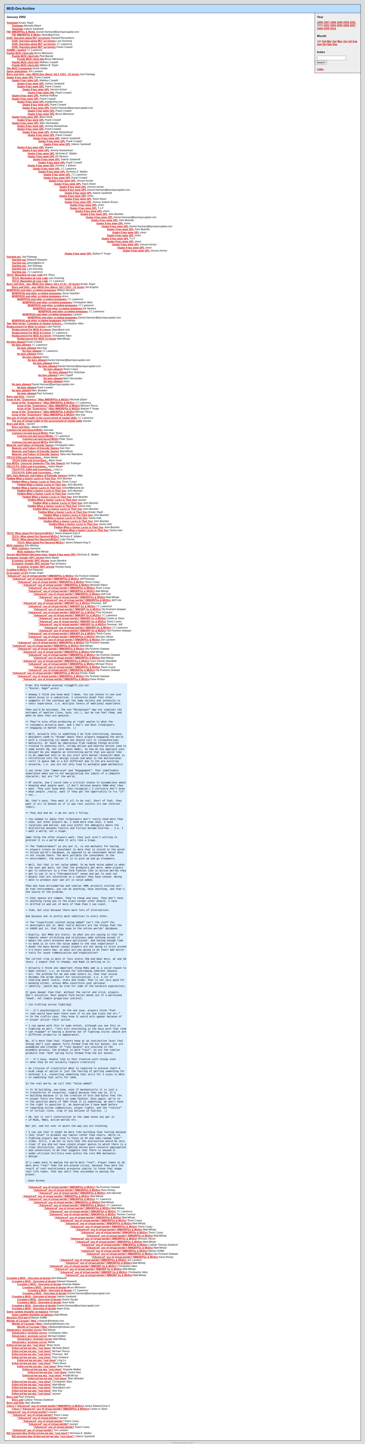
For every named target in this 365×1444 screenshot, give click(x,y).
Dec (335, 44)
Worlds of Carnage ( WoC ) (22, 1320)
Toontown (12, 22)
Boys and (12, 1396)
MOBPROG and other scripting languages (31, 290)
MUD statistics (15, 545)
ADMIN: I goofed (16, 50)
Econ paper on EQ (17, 573)
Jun (345, 41)
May (339, 41)
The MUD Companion (19, 68)
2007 (353, 25)
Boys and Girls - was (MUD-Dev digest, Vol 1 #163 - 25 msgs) (43, 74)
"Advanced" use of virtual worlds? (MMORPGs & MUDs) (40, 575)
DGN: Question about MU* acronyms (28, 38)
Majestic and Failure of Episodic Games (30, 445)
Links (320, 69)
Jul (350, 41)
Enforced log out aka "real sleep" (26, 1345)
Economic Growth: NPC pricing (25, 557)
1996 (320, 22)
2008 (320, 28)
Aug (354, 41)
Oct (324, 44)
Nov (329, 44)
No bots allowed (16, 341)
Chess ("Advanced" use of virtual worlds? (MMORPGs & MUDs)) (45, 1406)
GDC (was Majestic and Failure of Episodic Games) (37, 475)
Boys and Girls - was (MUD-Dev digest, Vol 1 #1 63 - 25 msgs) (43, 284)
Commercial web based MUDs (25, 430)
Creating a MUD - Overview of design (29, 1278)
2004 (333, 25)
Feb (324, 41)
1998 (333, 22)
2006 (346, 25)
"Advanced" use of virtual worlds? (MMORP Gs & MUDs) (56, 603)
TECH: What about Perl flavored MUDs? (30, 533)
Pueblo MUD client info (20, 53)
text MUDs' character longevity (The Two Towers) (36, 463)
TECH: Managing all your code (25, 275)
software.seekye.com (182, 1442)
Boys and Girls (15, 1402)
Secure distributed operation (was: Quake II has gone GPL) (41, 554)
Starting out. (14, 256)
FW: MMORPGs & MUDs (21, 31)
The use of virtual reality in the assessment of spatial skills (42, 417)
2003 (327, 25)
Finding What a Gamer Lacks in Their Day (31, 478)
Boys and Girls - (16, 396)
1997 (327, 22)
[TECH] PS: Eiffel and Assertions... (27, 466)
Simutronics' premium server (24, 1329)
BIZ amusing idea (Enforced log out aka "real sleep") (38, 1433)
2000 (346, 22)
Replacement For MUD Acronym (26, 326)
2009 (327, 28)
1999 (340, 22)
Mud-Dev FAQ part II (18, 1317)
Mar (329, 41)
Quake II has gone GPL (20, 77)
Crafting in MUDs (17, 569)
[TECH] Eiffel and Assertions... (25, 457)
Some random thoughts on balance (27, 1311)
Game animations (17, 71)
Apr (334, 41)
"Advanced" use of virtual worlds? (27, 1412)
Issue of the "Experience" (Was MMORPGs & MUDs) (38, 399)
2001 (353, 22)
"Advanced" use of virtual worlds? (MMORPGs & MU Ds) (46, 673)
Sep (319, 44)
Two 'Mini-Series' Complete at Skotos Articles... (35, 323)
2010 (333, 28)
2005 (340, 25)
